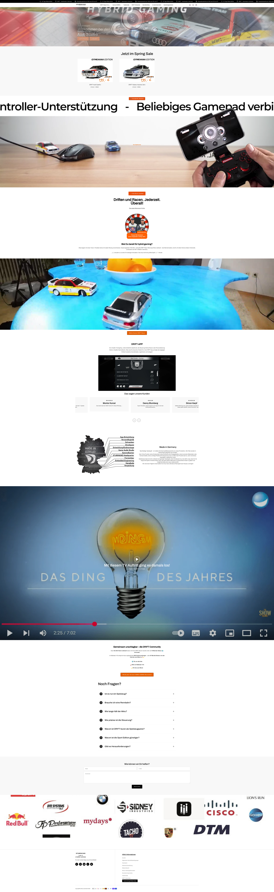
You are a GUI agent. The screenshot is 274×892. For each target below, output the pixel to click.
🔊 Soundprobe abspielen (137, 98)
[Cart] (196, 5)
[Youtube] (84, 864)
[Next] (138, 420)
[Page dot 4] (270, 34)
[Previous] (134, 420)
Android (162, 350)
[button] (137, 559)
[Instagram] (80, 864)
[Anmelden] (190, 5)
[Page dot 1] (270, 23)
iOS (156, 350)
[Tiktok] (87, 864)
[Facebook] (76, 864)
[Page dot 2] (270, 26)
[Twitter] (91, 864)
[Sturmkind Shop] (85, 5)
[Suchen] (193, 5)
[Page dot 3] (270, 30)
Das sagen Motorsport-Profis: (137, 208)
